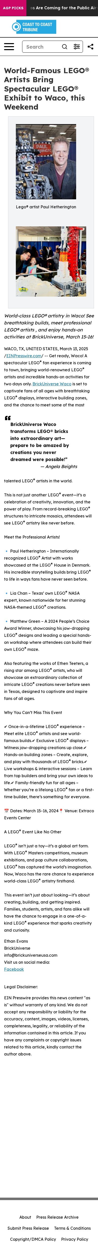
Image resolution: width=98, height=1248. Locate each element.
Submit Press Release (28, 1228)
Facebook (14, 969)
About (25, 1217)
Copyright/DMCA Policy (33, 1239)
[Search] (65, 46)
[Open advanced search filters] (77, 46)
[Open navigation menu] (9, 47)
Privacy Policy (74, 1239)
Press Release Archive (57, 1217)
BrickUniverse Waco (51, 383)
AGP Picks (13, 8)
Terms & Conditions (72, 1228)
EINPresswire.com (23, 355)
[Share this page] (90, 47)
